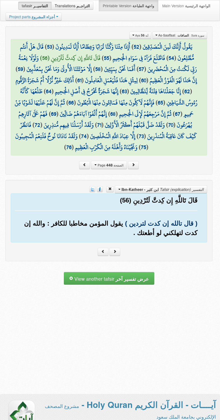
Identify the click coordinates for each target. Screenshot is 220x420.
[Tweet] (92, 188)
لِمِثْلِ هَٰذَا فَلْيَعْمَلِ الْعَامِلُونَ (111, 80)
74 (84, 136)
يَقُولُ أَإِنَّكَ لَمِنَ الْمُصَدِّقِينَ (167, 47)
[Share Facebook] (100, 188)
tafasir (35, 5)
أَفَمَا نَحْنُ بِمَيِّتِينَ (119, 69)
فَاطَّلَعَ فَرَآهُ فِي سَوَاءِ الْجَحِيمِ (139, 58)
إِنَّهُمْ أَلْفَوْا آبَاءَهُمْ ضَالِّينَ (83, 114)
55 (106, 58)
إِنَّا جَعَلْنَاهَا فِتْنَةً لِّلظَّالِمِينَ (155, 91)
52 (136, 47)
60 (143, 80)
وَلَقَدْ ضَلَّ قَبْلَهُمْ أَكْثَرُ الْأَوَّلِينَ (135, 125)
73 (141, 136)
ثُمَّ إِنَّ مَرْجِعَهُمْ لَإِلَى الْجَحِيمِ (145, 114)
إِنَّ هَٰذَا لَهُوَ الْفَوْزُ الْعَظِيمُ (173, 80)
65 (160, 102)
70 (170, 125)
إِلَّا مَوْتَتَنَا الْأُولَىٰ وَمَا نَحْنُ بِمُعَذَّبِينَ (59, 69)
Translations (72, 5)
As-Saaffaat (180, 35)
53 (49, 47)
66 (71, 102)
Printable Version (128, 5)
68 (113, 114)
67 (177, 114)
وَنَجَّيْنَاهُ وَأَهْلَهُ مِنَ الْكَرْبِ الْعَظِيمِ (106, 147)
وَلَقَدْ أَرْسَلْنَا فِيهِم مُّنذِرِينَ (69, 125)
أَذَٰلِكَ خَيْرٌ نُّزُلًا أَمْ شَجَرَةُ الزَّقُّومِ (45, 80)
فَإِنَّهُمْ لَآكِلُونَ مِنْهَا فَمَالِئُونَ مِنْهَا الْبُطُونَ (115, 102)
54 (171, 58)
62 (187, 91)
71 (99, 125)
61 (79, 80)
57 (141, 69)
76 (69, 147)
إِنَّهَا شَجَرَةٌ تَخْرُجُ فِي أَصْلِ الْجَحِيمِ (86, 91)
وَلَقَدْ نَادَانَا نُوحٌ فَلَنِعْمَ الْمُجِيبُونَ (46, 136)
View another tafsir (111, 278)
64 (49, 91)
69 (53, 114)
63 (124, 91)
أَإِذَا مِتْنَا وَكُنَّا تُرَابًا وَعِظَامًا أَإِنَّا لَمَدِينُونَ (93, 47)
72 (37, 125)
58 (98, 69)
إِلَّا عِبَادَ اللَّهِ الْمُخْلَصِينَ (112, 136)
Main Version (186, 5)
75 (143, 147)
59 (20, 69)
